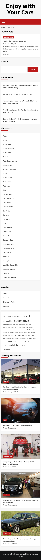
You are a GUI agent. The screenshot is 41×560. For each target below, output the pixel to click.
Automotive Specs (7, 324)
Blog (4, 190)
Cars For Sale (7, 227)
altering (14, 316)
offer (29, 335)
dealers (29, 330)
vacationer (5, 346)
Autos (5, 173)
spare (22, 341)
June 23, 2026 (13, 544)
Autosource (7, 182)
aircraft (9, 316)
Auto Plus (6, 157)
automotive (21, 320)
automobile (23, 316)
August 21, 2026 (13, 392)
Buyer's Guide (6, 327)
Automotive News (9, 169)
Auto (5, 136)
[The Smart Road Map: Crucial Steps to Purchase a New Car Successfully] (20, 371)
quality (34, 338)
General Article (8, 244)
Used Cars (6, 273)
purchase (28, 338)
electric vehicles (14, 332)
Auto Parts (7, 153)
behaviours (28, 324)
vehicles (14, 345)
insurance (17, 335)
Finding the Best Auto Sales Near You (16, 41)
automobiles (8, 321)
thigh (26, 341)
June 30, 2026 (13, 505)
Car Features (29, 327)
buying (13, 327)
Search (4, 61)
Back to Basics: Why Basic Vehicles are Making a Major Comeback (20, 120)
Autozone (6, 186)
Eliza (6, 44)
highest (5, 335)
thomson (30, 341)
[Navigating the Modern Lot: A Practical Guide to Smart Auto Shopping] (20, 446)
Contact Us (7, 298)
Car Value (6, 219)
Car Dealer (7, 202)
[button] (3, 21)
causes (12, 330)
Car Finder (6, 211)
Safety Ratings (16, 341)
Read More (6, 54)
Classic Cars (7, 236)
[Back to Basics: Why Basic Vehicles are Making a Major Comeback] (20, 523)
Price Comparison (19, 338)
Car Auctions (7, 194)
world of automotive (25, 346)
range (4, 341)
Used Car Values (9, 269)
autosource (22, 324)
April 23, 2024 (13, 44)
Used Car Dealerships (10, 265)
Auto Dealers (7, 144)
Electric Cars (6, 332)
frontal (25, 332)
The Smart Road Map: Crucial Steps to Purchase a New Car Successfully (20, 86)
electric (35, 330)
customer (17, 330)
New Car (6, 257)
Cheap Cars (7, 232)
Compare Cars (8, 240)
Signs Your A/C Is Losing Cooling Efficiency (18, 94)
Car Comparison (9, 198)
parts (32, 335)
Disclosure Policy (9, 302)
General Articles (8, 37)
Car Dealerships (8, 207)
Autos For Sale (8, 178)
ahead (4, 316)
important (10, 335)
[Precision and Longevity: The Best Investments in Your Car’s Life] (20, 485)
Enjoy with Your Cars (20, 9)
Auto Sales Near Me (10, 161)
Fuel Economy (31, 332)
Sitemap (6, 306)
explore (21, 332)
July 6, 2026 (12, 467)
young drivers (6, 349)
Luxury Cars (7, 252)
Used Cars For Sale (9, 277)
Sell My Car (7, 261)
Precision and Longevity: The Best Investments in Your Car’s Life (20, 111)
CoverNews (31, 554)
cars (4, 223)
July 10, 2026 (12, 428)
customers (23, 330)
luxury (24, 335)
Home (5, 294)
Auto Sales (15, 324)
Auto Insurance (8, 148)
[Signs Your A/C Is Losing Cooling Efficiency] (20, 410)
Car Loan (6, 215)
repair (9, 341)
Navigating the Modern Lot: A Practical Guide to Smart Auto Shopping (20, 102)
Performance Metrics (8, 338)
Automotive (7, 165)
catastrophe (6, 330)
